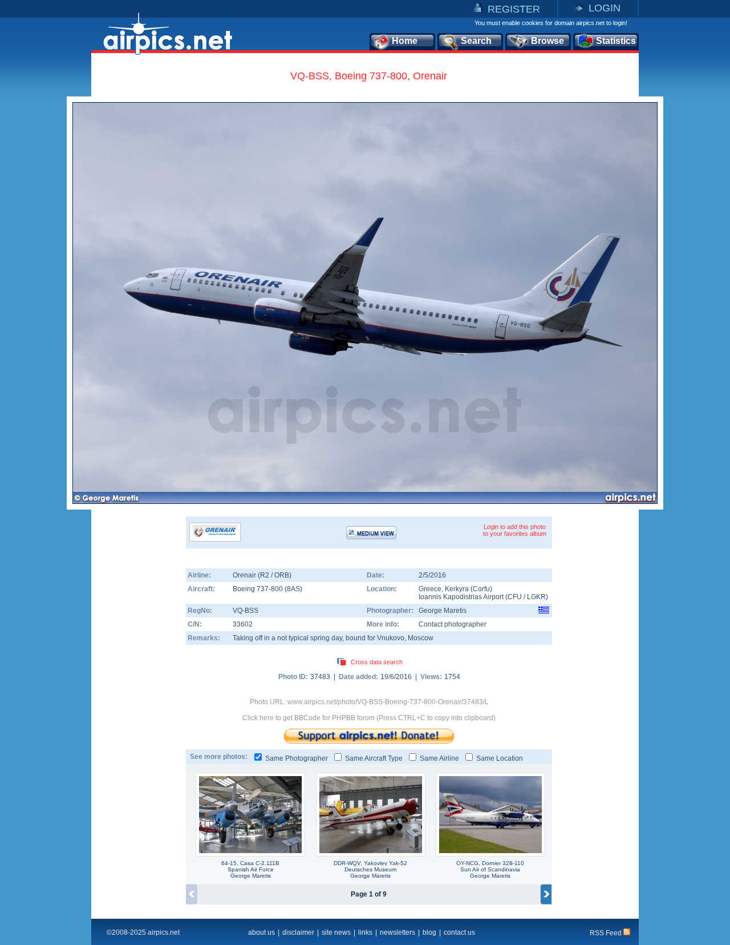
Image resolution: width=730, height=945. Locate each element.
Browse (547, 41)
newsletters (397, 932)
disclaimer (298, 932)
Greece (430, 589)
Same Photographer (296, 758)
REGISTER (514, 9)
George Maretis (443, 611)
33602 (243, 624)
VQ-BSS (245, 611)
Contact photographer (452, 624)
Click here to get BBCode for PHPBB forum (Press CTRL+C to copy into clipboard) (369, 718)
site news (336, 932)
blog (429, 932)
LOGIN (604, 8)
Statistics (616, 41)
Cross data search (377, 662)
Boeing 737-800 (259, 589)
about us (261, 932)
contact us (459, 932)
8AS (293, 589)
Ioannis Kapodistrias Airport (461, 597)
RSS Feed (606, 933)
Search (476, 41)
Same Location (499, 758)
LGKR (536, 597)
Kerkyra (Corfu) (468, 589)
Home (404, 41)
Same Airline (439, 758)
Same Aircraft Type (373, 758)
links (365, 932)
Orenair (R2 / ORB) (262, 575)
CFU (515, 597)
